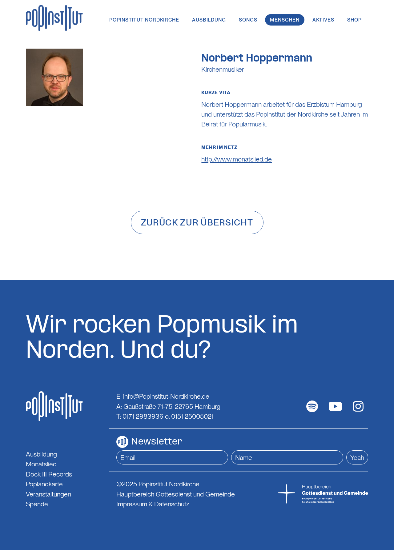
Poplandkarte (44, 484)
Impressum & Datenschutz (152, 504)
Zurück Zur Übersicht (197, 222)
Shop (354, 20)
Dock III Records (49, 474)
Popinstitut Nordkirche (144, 20)
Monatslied (41, 464)
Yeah (357, 457)
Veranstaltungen (48, 494)
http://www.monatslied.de (236, 159)
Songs (248, 20)
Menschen (284, 20)
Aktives (323, 20)
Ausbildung (209, 20)
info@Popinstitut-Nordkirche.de (166, 396)
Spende (37, 504)
